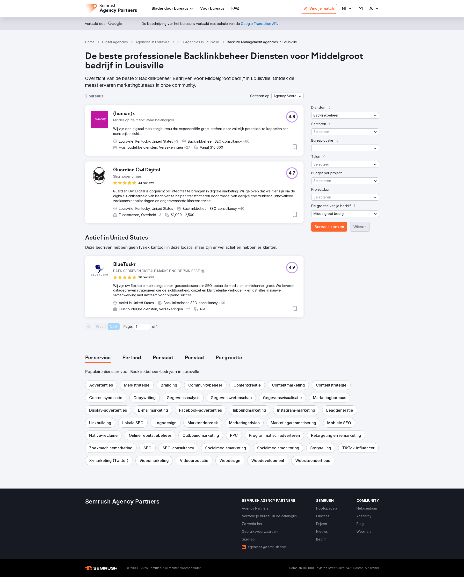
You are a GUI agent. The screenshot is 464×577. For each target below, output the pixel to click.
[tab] (98, 358)
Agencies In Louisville (153, 42)
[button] (347, 8)
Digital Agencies (115, 42)
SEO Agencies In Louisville (198, 42)
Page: (128, 326)
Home (89, 42)
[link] (212, 9)
